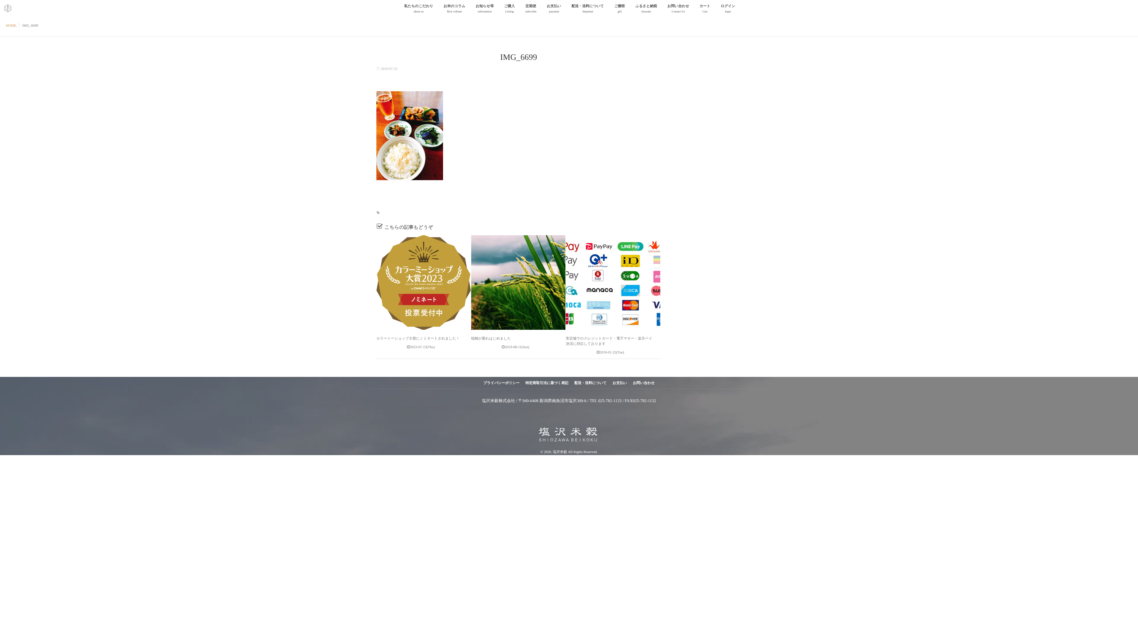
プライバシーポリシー (501, 383)
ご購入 (509, 8)
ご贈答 (619, 8)
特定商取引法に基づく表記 (546, 383)
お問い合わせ (678, 8)
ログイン (728, 8)
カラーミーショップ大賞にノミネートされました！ (418, 338)
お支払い (554, 8)
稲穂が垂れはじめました (491, 338)
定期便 (530, 8)
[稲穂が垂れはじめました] (518, 282)
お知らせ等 (485, 8)
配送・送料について (588, 8)
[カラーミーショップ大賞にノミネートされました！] (423, 282)
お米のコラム (454, 8)
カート (704, 8)
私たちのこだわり (418, 8)
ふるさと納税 (646, 8)
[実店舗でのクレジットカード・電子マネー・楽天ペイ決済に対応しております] (613, 282)
